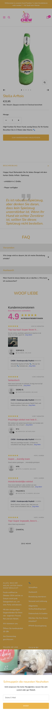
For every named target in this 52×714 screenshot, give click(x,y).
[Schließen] (48, 653)
